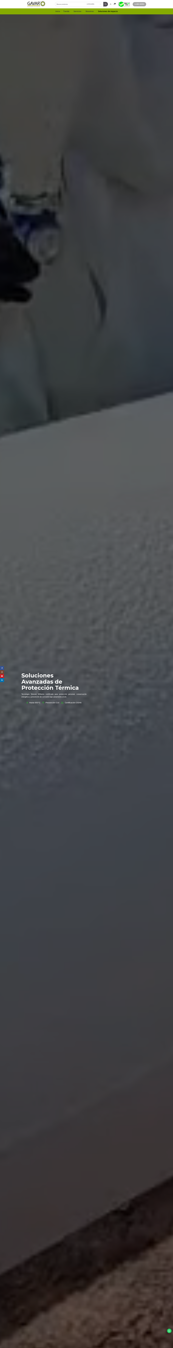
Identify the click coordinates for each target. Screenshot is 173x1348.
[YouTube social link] (2, 676)
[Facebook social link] (2, 668)
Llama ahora (139, 4)
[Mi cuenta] (110, 4)
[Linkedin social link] (2, 680)
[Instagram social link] (2, 672)
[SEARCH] (105, 4)
